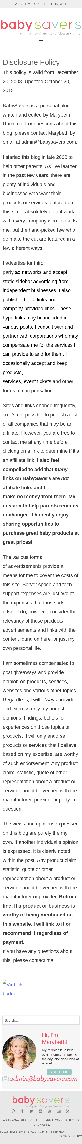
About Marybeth (30, 4)
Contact (59, 4)
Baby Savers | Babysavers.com (41, 27)
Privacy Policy (70, 1136)
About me (59, 1072)
